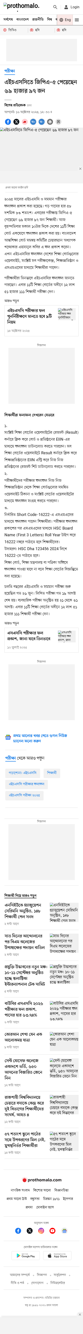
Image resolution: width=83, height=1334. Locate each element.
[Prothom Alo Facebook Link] (20, 1231)
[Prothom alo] (22, 7)
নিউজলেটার (57, 1283)
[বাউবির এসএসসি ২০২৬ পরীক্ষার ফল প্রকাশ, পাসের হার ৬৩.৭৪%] (64, 1013)
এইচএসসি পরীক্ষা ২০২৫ (24, 795)
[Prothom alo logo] (42, 1181)
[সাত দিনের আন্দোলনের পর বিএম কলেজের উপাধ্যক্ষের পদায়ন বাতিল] (64, 945)
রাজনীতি (38, 20)
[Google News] (64, 1231)
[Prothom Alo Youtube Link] (54, 1231)
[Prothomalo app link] (25, 1256)
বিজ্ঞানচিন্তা (61, 1190)
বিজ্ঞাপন (42, 1275)
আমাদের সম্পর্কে (20, 1275)
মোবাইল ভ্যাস (45, 1207)
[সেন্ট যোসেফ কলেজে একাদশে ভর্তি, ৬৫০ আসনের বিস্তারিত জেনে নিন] (64, 1073)
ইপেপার (68, 1199)
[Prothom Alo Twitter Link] (32, 1231)
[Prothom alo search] (55, 7)
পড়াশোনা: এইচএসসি (23, 773)
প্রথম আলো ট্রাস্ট (17, 1199)
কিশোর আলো (42, 1190)
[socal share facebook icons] (8, 124)
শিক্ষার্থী (52, 773)
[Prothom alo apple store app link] (57, 1256)
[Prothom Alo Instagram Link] (43, 1231)
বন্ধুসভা (35, 1199)
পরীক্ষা (9, 71)
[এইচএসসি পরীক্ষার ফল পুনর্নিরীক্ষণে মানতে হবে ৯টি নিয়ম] (67, 314)
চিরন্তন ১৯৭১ (51, 1199)
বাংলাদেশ (22, 20)
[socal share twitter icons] (17, 124)
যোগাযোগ (37, 1283)
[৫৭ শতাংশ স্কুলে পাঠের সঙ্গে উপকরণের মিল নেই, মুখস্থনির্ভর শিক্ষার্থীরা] (64, 1143)
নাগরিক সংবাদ (20, 1190)
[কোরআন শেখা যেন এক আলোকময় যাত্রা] (64, 1041)
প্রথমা (29, 1207)
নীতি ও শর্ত (17, 1283)
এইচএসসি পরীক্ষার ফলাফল (26, 784)
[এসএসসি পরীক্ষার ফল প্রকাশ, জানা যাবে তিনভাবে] (67, 636)
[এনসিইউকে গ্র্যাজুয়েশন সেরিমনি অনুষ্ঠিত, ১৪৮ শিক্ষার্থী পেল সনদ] (64, 914)
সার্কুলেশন (60, 1275)
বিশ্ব (49, 20)
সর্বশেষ (8, 20)
